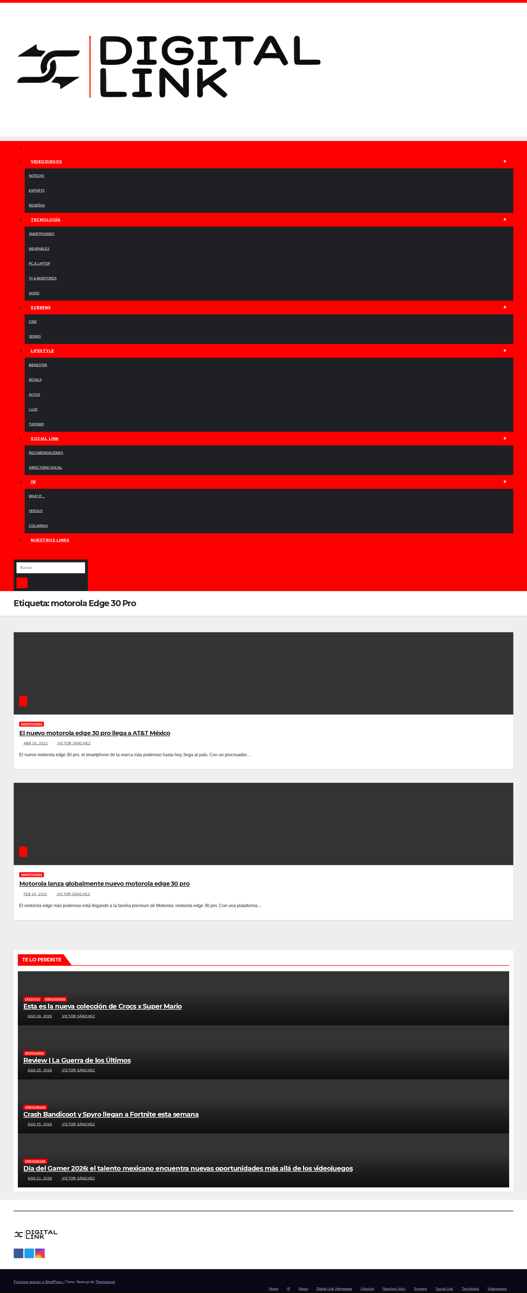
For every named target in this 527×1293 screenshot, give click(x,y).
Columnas (38, 526)
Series (35, 336)
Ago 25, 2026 (40, 1070)
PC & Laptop (39, 264)
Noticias (36, 176)
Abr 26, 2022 (36, 743)
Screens (41, 307)
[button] (15, 555)
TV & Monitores (43, 278)
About (303, 1289)
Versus (36, 511)
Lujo (33, 409)
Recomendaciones (46, 453)
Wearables (39, 249)
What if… (37, 496)
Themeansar (105, 1282)
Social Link (45, 438)
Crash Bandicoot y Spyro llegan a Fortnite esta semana (110, 1114)
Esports (36, 191)
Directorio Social (45, 468)
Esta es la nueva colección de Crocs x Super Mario (102, 1006)
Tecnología (45, 219)
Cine (33, 322)
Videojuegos (46, 161)
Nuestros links (50, 540)
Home (273, 1289)
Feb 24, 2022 (35, 894)
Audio (34, 293)
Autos (34, 395)
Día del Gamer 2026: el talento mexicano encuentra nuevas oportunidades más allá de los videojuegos (187, 1168)
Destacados (34, 1053)
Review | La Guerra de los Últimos (76, 1060)
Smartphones (41, 234)
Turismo (36, 424)
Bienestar (38, 365)
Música (35, 380)
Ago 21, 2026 (40, 1178)
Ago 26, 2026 (40, 1016)
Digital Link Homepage (334, 1289)
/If (33, 481)
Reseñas (37, 205)
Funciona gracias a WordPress (39, 1282)
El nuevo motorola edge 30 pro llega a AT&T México (94, 733)
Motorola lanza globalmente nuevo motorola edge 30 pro (104, 883)
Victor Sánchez (74, 743)
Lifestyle (42, 350)
